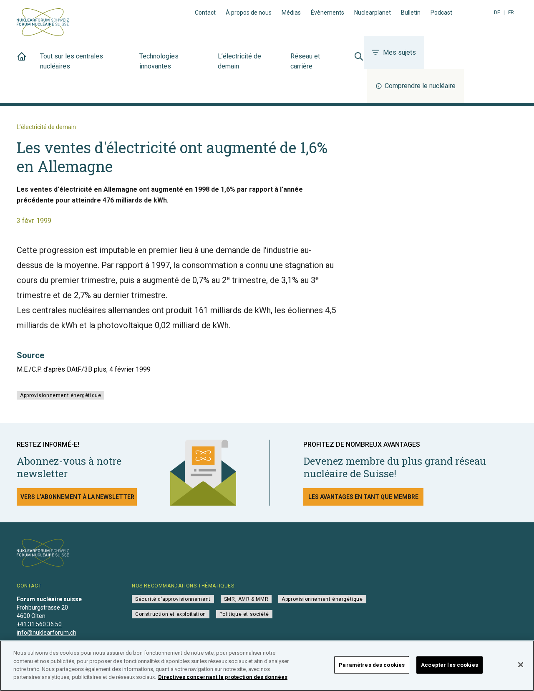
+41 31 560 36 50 (39, 624)
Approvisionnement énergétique (60, 395)
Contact (205, 12)
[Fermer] (520, 665)
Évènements (327, 12)
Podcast (441, 12)
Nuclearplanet (372, 12)
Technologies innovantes (159, 61)
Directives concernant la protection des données (222, 677)
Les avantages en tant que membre (363, 497)
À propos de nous (249, 12)
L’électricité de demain (239, 61)
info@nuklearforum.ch (46, 632)
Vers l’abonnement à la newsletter (77, 497)
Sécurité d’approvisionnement (173, 599)
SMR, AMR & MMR (246, 599)
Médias (291, 12)
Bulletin (411, 12)
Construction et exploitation (170, 614)
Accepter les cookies (449, 665)
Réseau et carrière (305, 61)
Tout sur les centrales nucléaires (71, 61)
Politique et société (244, 614)
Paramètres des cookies (372, 665)
